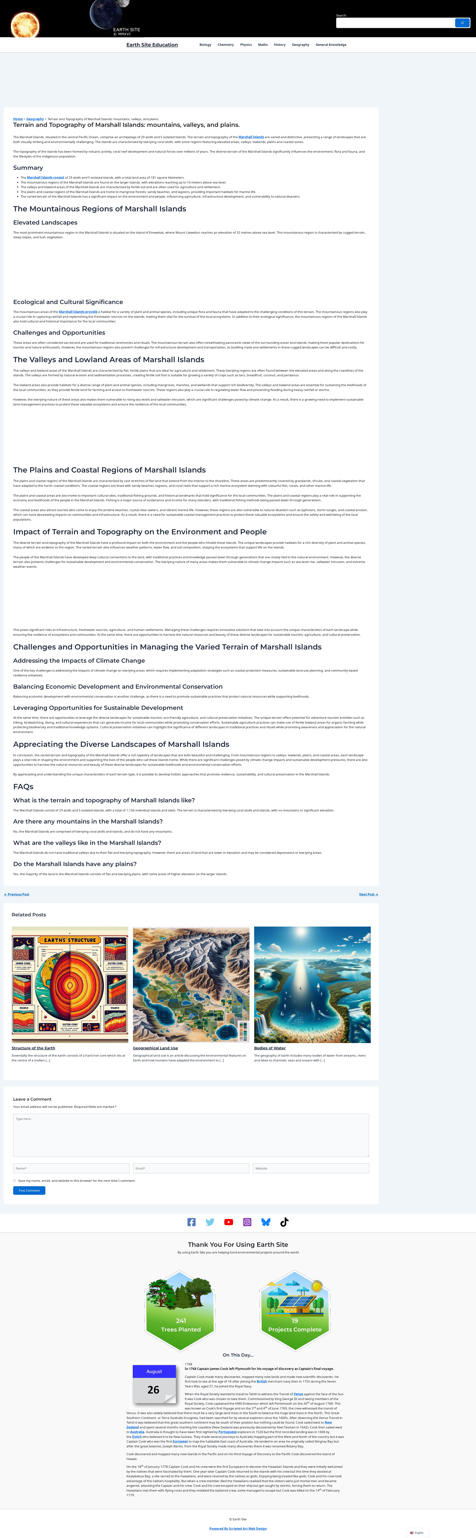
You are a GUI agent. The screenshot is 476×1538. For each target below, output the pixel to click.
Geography (300, 45)
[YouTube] (228, 1222)
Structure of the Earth (33, 1048)
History (280, 45)
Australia (137, 1432)
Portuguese (227, 1432)
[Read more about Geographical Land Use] (191, 984)
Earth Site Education (152, 45)
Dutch (137, 1437)
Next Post (368, 894)
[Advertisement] (191, 84)
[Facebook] (191, 1222)
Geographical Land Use (155, 1048)
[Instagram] (247, 1222)
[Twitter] (210, 1222)
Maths (263, 45)
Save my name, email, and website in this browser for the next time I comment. (77, 1180)
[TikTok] (284, 1222)
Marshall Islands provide (78, 312)
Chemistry (226, 45)
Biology (205, 45)
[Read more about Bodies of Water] (312, 984)
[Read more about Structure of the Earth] (70, 984)
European (180, 1441)
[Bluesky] (266, 1222)
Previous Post (16, 894)
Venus (298, 1394)
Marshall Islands (251, 137)
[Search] (462, 22)
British (262, 1381)
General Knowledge (331, 45)
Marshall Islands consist (45, 177)
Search (341, 15)
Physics (246, 45)
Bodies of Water (270, 1048)
